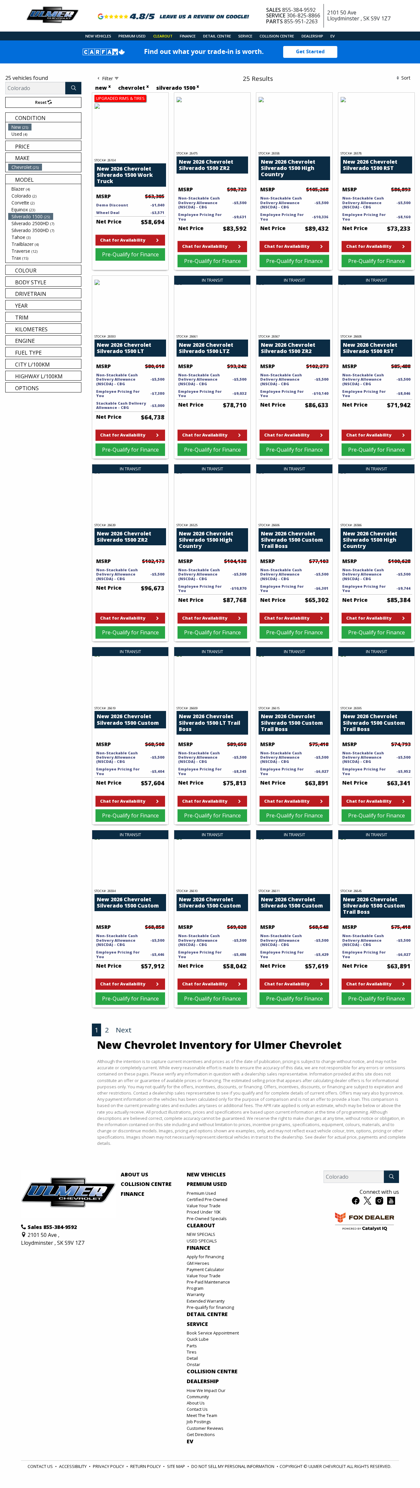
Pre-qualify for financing (210, 1307)
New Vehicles (206, 1175)
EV (190, 1442)
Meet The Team (202, 1415)
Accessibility (73, 1466)
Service (197, 1324)
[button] (98, 36)
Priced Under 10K (203, 1212)
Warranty (195, 1294)
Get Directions (201, 1434)
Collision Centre (146, 1184)
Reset (41, 102)
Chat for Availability (122, 240)
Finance (132, 1194)
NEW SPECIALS (201, 1234)
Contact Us (197, 1409)
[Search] (73, 88)
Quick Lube (198, 1339)
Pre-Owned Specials (207, 1218)
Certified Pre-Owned (207, 1199)
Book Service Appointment (213, 1333)
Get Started (310, 51)
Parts (192, 1346)
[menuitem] (44, 127)
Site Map (176, 1466)
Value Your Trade (203, 1206)
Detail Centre (207, 1314)
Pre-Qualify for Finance (130, 254)
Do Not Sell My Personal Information (232, 1466)
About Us (134, 1175)
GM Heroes (198, 1263)
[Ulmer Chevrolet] (52, 15)
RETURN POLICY (145, 1466)
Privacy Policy (108, 1466)
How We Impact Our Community (206, 1393)
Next (124, 1029)
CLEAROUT (201, 1226)
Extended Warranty (205, 1301)
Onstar (193, 1364)
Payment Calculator (205, 1269)
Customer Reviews (205, 1428)
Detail (192, 1358)
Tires (192, 1352)
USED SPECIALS (202, 1241)
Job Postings (199, 1422)
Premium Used (207, 1184)
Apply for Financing (205, 1257)
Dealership (203, 1381)
